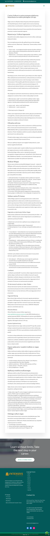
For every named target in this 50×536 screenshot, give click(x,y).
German (29, 479)
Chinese (29, 487)
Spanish (29, 477)
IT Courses (8, 496)
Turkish (28, 483)
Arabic (28, 475)
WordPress (8, 500)
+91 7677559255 (9, 1)
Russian (29, 481)
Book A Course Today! (25, 459)
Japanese (29, 489)
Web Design (8, 498)
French (28, 485)
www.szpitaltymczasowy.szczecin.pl (17, 314)
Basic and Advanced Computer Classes (14, 502)
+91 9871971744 (17, 1)
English (28, 473)
